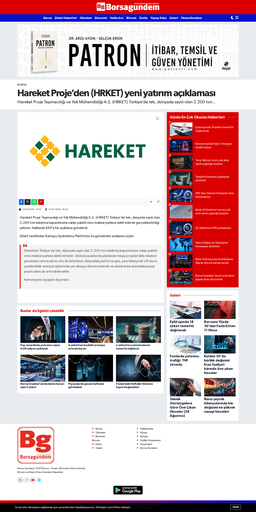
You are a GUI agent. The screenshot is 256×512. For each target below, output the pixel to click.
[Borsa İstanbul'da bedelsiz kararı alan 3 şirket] (42, 368)
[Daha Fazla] (41, 202)
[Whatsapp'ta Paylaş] (34, 202)
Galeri (173, 17)
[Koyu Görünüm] (232, 17)
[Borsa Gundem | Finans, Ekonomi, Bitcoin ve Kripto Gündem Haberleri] (128, 7)
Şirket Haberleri (66, 17)
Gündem (86, 17)
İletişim (144, 436)
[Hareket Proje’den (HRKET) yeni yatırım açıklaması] (90, 155)
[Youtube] (33, 480)
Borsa (48, 17)
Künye (143, 432)
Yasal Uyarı (146, 444)
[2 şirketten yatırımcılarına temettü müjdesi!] (138, 329)
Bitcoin (131, 17)
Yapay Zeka (158, 17)
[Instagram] (26, 480)
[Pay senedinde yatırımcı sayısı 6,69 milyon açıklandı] (42, 329)
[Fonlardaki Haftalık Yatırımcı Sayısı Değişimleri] (138, 368)
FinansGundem (191, 17)
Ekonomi (101, 17)
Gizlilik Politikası (141, 507)
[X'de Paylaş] (27, 202)
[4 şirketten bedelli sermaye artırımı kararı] (90, 329)
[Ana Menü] (237, 18)
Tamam (235, 507)
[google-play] (128, 490)
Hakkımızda (146, 428)
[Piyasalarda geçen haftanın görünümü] (90, 368)
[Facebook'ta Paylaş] (21, 202)
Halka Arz (116, 17)
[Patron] (128, 50)
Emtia (143, 17)
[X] (20, 480)
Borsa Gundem (148, 448)
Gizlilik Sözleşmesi (150, 440)
